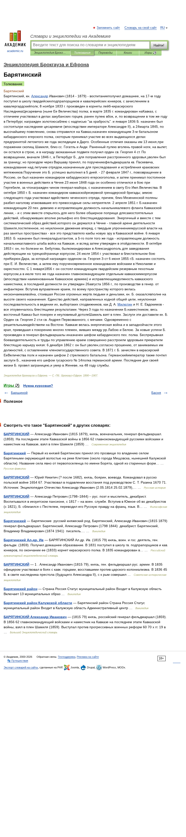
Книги (128, 52)
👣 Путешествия (17, 660)
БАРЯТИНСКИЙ (16, 434)
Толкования (82, 52)
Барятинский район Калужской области (38, 603)
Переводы (105, 52)
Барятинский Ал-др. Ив (24, 540)
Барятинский (15, 453)
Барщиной (19, 393)
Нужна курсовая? (38, 386)
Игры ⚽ (150, 52)
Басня (156, 393)
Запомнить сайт (108, 28)
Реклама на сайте (88, 656)
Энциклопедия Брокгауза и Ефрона (50, 52)
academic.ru (15, 51)
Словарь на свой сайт (140, 28)
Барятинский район (20, 589)
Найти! (159, 45)
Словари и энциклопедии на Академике (70, 36)
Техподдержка (66, 656)
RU (162, 28)
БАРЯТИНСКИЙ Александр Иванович (35, 617)
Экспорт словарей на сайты (21, 667)
